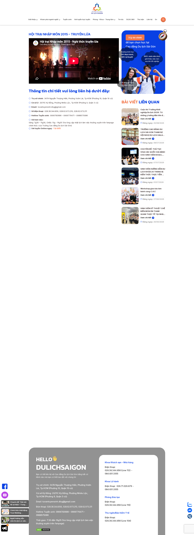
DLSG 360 (130, 19)
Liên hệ (149, 19)
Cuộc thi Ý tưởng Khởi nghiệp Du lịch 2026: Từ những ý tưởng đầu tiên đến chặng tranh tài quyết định (152, 112)
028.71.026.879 (124, 486)
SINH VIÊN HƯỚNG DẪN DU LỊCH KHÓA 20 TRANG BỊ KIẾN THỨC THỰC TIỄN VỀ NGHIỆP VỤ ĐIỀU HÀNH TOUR (152, 172)
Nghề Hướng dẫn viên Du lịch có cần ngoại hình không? (18, 519)
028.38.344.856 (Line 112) (118, 470)
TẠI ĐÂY (57, 128)
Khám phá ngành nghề (49, 19)
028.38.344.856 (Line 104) (118, 521)
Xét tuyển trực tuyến (82, 19)
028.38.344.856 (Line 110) (118, 505)
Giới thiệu (32, 19)
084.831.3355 (111, 473)
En (156, 19)
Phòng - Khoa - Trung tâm (103, 19)
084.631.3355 (111, 489)
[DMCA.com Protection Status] (43, 530)
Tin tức (121, 19)
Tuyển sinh (67, 19)
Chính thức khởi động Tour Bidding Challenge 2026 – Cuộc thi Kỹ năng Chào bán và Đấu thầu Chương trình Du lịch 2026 (18, 511)
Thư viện (140, 19)
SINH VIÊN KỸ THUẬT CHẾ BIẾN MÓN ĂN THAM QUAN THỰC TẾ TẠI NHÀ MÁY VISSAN (152, 211)
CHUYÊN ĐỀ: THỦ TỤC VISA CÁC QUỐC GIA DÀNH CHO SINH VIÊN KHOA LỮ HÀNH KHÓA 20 (152, 152)
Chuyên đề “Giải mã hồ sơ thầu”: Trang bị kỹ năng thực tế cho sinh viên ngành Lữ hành (18, 503)
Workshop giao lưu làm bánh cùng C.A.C (150, 190)
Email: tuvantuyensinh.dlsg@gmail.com (55, 501)
